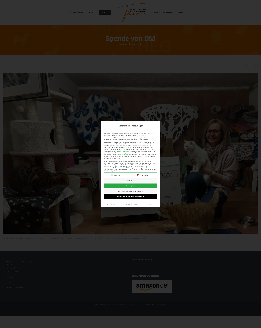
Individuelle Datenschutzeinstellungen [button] (130, 196)
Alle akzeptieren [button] (130, 186)
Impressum (151, 204)
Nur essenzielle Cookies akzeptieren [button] (130, 191)
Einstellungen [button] (126, 154)
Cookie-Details (110, 204)
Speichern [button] (130, 180)
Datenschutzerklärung (124, 151)
